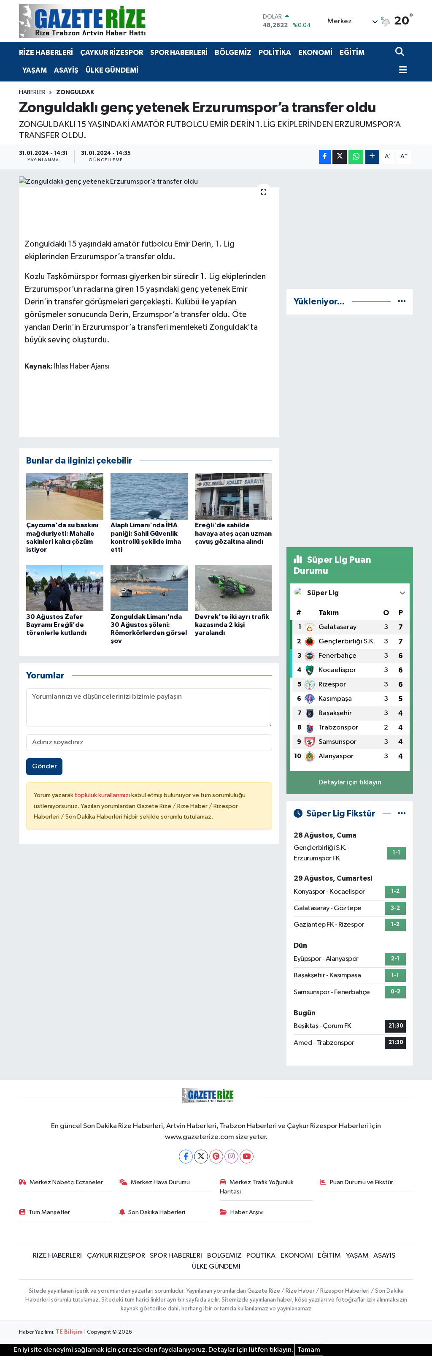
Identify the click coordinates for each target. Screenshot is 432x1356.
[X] (201, 1156)
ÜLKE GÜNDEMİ (112, 70)
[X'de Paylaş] (339, 157)
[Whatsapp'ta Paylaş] (355, 157)
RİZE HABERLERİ (46, 52)
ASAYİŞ (66, 70)
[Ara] (400, 52)
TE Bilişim (69, 1332)
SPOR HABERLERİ (179, 52)
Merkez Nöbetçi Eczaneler (66, 1182)
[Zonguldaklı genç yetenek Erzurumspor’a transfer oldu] (149, 181)
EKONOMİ (315, 52)
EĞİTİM (352, 52)
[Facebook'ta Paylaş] (325, 157)
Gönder (44, 766)
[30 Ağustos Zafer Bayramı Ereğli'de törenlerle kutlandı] (64, 587)
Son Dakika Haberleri (156, 1212)
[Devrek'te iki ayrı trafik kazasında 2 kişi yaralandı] (233, 587)
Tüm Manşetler (49, 1212)
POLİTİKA (275, 52)
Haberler (32, 92)
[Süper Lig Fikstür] (402, 813)
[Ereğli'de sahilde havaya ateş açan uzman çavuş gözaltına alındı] (233, 496)
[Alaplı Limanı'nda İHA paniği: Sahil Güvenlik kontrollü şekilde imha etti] (149, 496)
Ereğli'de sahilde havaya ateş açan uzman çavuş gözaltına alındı (233, 533)
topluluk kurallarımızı (103, 795)
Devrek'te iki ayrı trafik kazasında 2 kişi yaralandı (232, 624)
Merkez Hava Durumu (160, 1182)
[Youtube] (247, 1156)
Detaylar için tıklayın (350, 782)
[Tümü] (402, 301)
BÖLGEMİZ (233, 52)
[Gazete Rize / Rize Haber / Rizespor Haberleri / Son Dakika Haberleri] (103, 21)
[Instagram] (231, 1156)
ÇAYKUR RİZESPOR (111, 52)
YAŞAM (34, 70)
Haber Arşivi (247, 1212)
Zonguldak (75, 92)
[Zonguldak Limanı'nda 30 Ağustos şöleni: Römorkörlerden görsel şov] (149, 587)
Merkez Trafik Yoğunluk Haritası (257, 1187)
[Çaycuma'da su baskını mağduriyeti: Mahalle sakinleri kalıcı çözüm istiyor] (64, 496)
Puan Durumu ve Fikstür (361, 1182)
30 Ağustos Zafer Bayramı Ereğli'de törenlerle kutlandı (56, 624)
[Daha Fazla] (372, 157)
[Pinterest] (216, 1156)
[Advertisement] (349, 229)
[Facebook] (186, 1156)
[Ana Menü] (401, 71)
